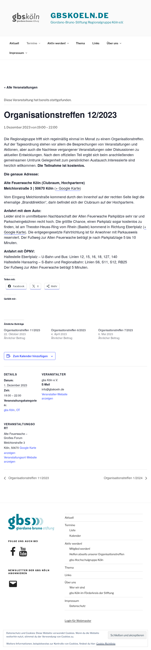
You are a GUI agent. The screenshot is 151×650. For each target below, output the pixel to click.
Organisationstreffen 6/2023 (68, 330)
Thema (80, 43)
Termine (32, 43)
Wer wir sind (77, 587)
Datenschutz (77, 606)
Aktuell (14, 43)
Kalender (75, 535)
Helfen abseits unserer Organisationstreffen (96, 554)
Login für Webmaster (78, 620)
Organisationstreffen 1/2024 (123, 478)
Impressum (16, 52)
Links (95, 43)
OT (18, 410)
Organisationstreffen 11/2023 (22, 330)
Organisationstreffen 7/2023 (115, 330)
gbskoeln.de (80, 15)
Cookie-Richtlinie (105, 643)
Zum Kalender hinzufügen (30, 356)
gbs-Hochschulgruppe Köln (86, 559)
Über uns (112, 43)
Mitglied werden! (79, 548)
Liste (72, 530)
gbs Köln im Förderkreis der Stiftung (91, 593)
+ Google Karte (68, 188)
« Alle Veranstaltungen (21, 87)
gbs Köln (9, 410)
